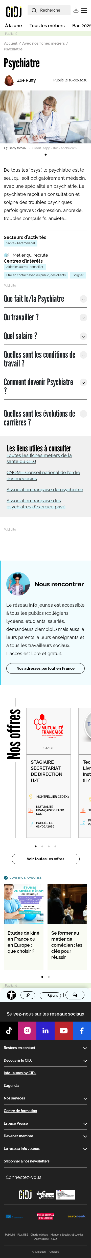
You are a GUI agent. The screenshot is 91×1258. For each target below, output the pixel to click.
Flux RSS (22, 1234)
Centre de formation (20, 1111)
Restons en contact (19, 1048)
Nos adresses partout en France (45, 668)
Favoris (53, 995)
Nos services (14, 1098)
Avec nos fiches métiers (43, 43)
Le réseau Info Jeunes (22, 1149)
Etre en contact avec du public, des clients (36, 275)
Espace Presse (16, 1123)
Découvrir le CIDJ (18, 1060)
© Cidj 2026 (39, 1251)
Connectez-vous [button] (23, 1177)
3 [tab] (48, 846)
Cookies (54, 1251)
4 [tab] (55, 846)
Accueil (10, 43)
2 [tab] (42, 846)
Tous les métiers (47, 25)
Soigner (78, 275)
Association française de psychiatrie (45, 489)
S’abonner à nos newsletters (27, 1161)
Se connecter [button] (76, 10)
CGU (54, 1239)
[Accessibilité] (11, 995)
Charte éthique (39, 1234)
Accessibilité (41, 1239)
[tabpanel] (45, 120)
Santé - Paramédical (20, 243)
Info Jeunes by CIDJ (20, 1073)
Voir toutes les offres (45, 859)
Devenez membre (18, 1136)
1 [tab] (45, 154)
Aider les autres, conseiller (24, 267)
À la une (13, 25)
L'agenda (11, 1086)
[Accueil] (14, 11)
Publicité (10, 1234)
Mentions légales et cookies (67, 1234)
